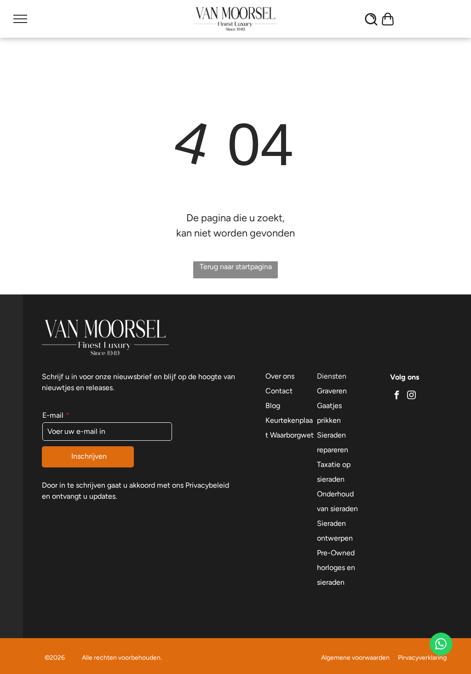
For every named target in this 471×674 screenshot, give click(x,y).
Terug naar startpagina (236, 266)
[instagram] (411, 395)
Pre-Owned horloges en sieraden (336, 567)
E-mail (52, 415)
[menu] (20, 19)
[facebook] (396, 395)
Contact (279, 390)
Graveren (332, 390)
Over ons (279, 376)
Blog (272, 405)
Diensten (331, 376)
